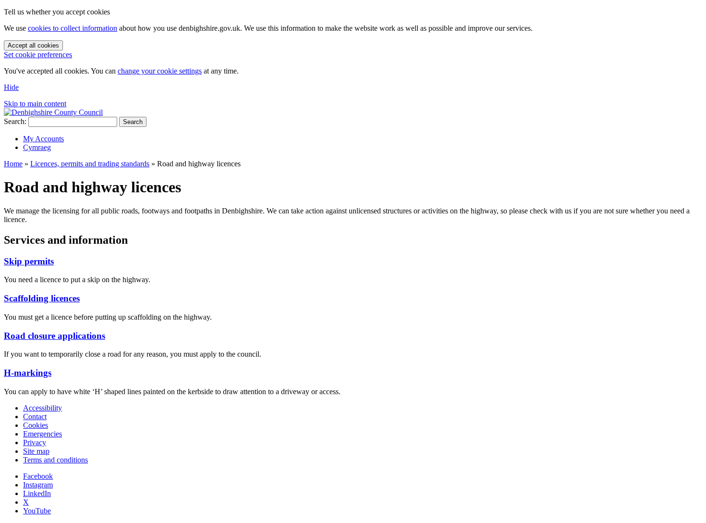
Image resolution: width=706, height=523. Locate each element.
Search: (15, 121)
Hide (11, 87)
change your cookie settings (160, 71)
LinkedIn (37, 493)
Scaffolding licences (42, 298)
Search (133, 121)
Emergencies (42, 434)
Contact (35, 416)
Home (13, 164)
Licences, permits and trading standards (89, 164)
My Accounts (43, 139)
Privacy (34, 442)
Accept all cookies (33, 45)
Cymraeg (37, 147)
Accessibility (42, 408)
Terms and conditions (55, 460)
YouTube (37, 511)
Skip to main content (35, 104)
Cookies (35, 425)
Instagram (38, 485)
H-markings (27, 373)
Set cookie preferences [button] (38, 54)
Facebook (38, 476)
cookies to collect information (72, 28)
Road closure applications (54, 336)
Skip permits (29, 261)
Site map (36, 451)
